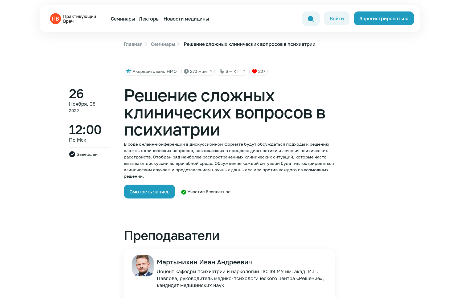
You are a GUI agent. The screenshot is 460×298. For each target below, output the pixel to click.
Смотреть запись (149, 191)
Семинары (123, 19)
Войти (337, 18)
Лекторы (149, 19)
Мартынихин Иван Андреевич (204, 262)
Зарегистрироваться (383, 18)
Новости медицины (186, 19)
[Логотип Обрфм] (74, 18)
